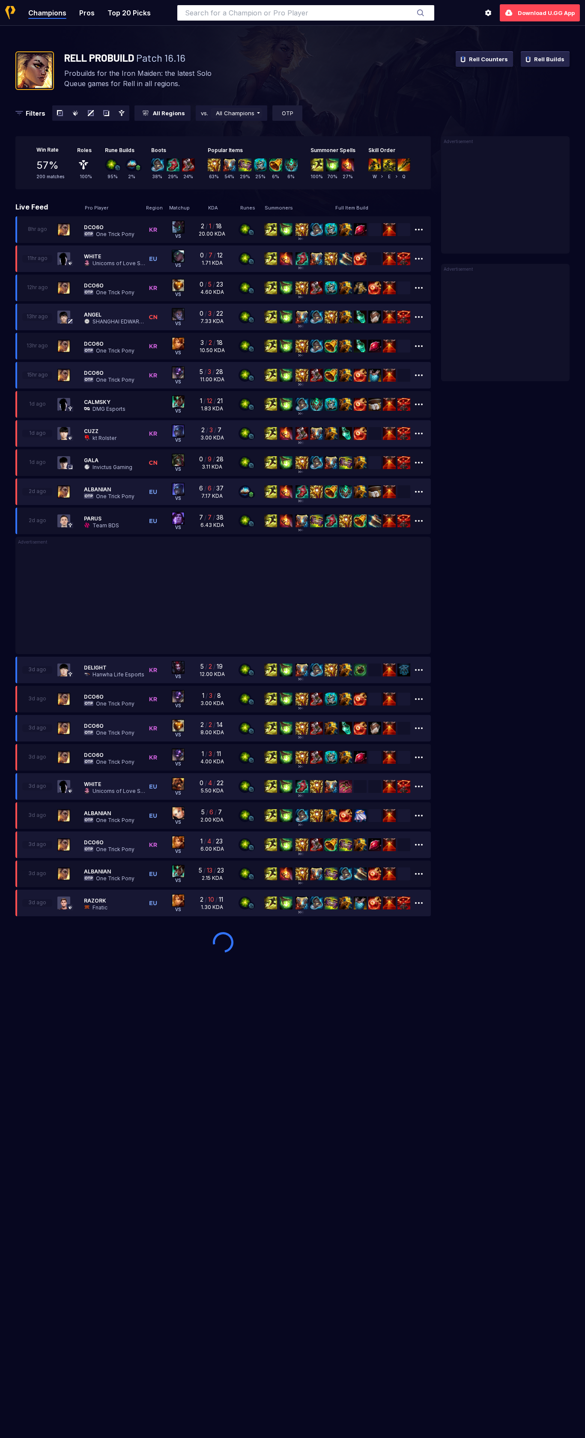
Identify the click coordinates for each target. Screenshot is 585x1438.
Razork (95, 900)
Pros (87, 13)
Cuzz (91, 431)
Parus (92, 518)
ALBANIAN (97, 489)
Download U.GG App (546, 12)
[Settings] (488, 12)
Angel (92, 314)
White (92, 256)
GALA (91, 460)
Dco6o (94, 227)
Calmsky (97, 402)
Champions (47, 13)
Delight (95, 667)
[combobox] (305, 13)
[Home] (10, 12)
